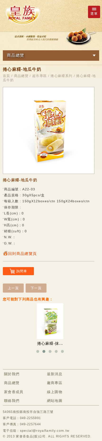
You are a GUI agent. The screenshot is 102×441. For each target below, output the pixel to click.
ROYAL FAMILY (23, 14)
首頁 (6, 76)
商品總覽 (21, 76)
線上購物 (54, 392)
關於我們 (11, 374)
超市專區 (39, 76)
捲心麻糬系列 (61, 76)
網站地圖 (54, 401)
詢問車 (21, 271)
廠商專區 (54, 383)
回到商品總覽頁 (22, 254)
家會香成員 (13, 392)
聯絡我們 (11, 401)
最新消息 (54, 374)
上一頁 (13, 288)
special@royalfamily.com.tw (45, 430)
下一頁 (36, 288)
